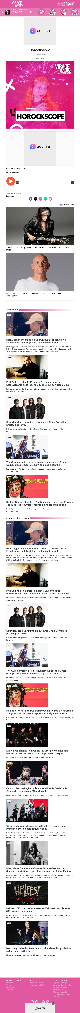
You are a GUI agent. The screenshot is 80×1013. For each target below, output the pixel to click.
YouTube (9, 990)
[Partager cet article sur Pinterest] (40, 200)
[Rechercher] (68, 4)
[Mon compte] (72, 4)
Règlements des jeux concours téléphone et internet (61, 994)
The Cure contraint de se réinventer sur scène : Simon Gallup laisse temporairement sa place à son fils (36, 463)
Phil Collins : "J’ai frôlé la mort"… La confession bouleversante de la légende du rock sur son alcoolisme (37, 383)
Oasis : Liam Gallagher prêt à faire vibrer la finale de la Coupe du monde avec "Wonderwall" (36, 789)
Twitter (9, 985)
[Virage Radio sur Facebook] (32, 1002)
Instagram (10, 987)
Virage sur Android (37, 985)
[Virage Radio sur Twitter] (37, 1002)
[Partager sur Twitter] (35, 200)
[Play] (3, 12)
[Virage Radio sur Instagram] (48, 1002)
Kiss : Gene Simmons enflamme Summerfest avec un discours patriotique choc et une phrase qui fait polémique (39, 869)
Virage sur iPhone (36, 983)
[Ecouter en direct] (63, 4)
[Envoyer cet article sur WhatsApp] (45, 200)
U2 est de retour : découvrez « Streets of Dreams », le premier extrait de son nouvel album (35, 827)
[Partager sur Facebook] (30, 200)
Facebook (10, 983)
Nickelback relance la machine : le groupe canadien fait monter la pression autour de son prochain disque (37, 752)
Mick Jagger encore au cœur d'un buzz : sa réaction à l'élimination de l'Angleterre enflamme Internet (36, 341)
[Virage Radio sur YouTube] (43, 1002)
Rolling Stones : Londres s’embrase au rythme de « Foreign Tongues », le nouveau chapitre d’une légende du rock (39, 503)
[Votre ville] (59, 4)
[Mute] (30, 12)
